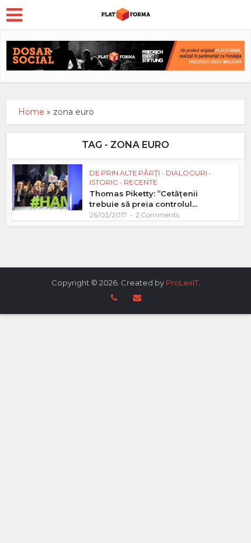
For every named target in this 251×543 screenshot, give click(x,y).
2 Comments (157, 214)
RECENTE (141, 182)
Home (31, 112)
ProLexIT (182, 282)
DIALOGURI (186, 172)
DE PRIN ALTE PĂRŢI (124, 172)
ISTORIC (103, 182)
